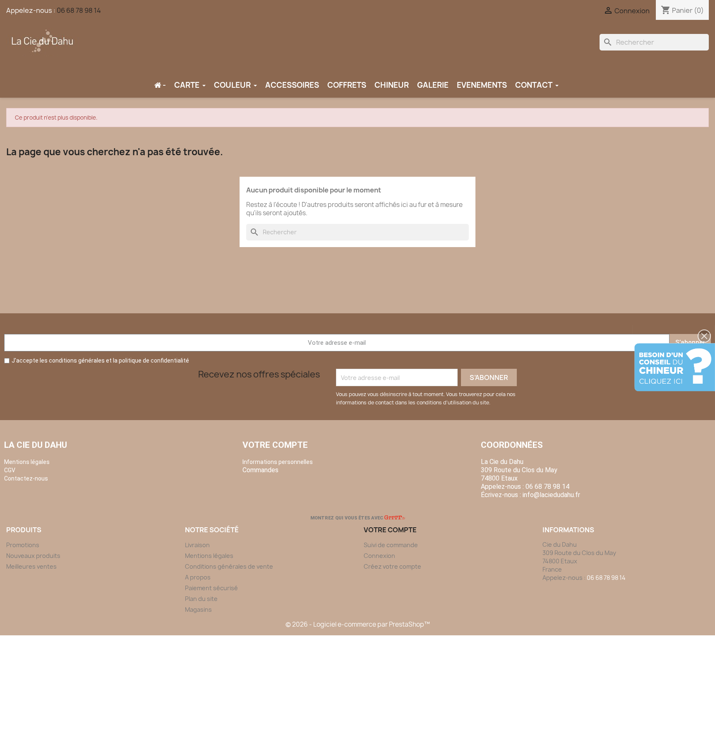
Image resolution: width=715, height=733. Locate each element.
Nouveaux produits (33, 556)
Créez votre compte (392, 566)
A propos (198, 577)
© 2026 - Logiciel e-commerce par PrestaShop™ (358, 624)
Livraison (197, 545)
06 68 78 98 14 (79, 10)
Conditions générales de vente (229, 566)
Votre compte (275, 445)
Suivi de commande (391, 545)
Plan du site (201, 599)
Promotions (22, 545)
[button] (704, 336)
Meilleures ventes (31, 566)
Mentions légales (209, 556)
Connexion (379, 556)
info (551, 495)
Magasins (198, 609)
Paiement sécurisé (211, 588)
